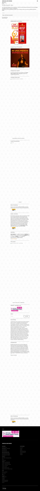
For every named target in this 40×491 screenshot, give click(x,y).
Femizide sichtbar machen (5, 467)
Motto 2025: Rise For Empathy (6, 453)
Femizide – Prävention (5, 465)
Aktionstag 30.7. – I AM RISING (6, 448)
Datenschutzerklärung (5, 480)
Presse (3, 470)
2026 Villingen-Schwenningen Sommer (22, 329)
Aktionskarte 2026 (4, 447)
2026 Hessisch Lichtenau (20, 335)
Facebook (21, 453)
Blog (2, 474)
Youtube (5, 488)
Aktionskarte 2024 (4, 450)
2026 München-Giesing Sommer (23, 330)
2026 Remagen (26, 334)
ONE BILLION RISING (7, 1)
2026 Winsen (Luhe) (13, 335)
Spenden (3, 482)
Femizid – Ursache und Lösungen (6, 464)
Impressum (21, 447)
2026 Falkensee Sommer (21, 331)
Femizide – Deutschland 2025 (6, 463)
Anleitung (3, 456)
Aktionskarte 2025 (4, 449)
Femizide (3, 461)
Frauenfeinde (22, 334)
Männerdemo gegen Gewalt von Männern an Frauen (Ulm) (19, 333)
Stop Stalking (14, 238)
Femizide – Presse (4, 466)
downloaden (20, 73)
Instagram (21, 454)
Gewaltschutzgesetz (13, 328)
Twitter (4, 488)
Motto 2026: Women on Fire (5, 452)
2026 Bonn (15, 339)
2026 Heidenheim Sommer (14, 330)
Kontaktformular (4, 476)
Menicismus (12, 334)
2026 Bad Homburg (20, 339)
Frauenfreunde (17, 334)
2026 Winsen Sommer (14, 331)
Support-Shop (4, 460)
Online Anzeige (19, 328)
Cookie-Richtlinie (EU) (5, 481)
